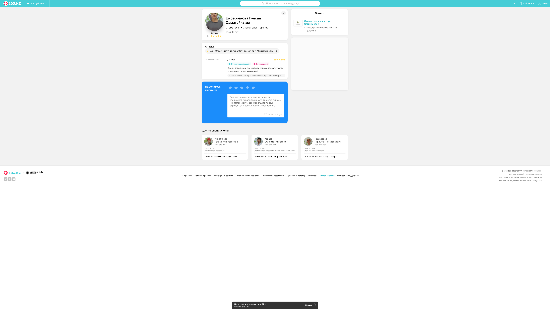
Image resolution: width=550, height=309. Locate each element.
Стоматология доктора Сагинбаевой (317, 22)
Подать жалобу (327, 176)
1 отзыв (214, 33)
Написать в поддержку (348, 176)
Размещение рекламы (224, 176)
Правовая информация (273, 176)
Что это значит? (241, 307)
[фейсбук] (9, 179)
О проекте (187, 176)
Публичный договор (296, 176)
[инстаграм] (5, 179)
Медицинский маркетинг (248, 176)
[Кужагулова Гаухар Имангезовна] (227, 147)
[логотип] (12, 3)
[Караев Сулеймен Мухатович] (276, 147)
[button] (273, 114)
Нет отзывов (220, 144)
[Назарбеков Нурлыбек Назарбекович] (324, 147)
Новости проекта (203, 176)
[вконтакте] (13, 179)
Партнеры (313, 176)
